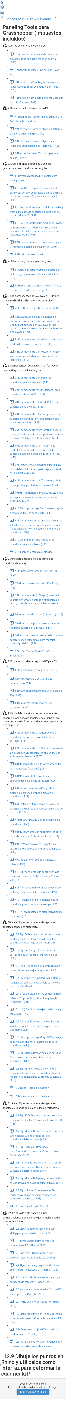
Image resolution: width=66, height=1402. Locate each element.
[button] (2, 3)
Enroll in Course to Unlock (33, 1392)
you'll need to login (47, 1387)
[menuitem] (2, 8)
